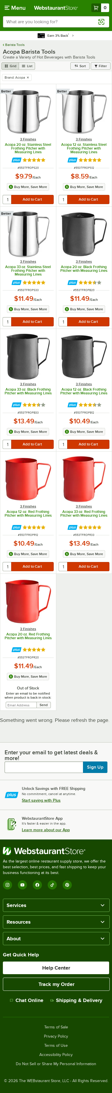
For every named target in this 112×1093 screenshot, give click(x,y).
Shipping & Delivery (79, 1000)
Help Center (56, 968)
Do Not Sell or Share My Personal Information (56, 1064)
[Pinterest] (67, 884)
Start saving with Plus (41, 800)
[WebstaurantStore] (56, 851)
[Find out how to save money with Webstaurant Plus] (16, 160)
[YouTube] (22, 884)
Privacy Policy (56, 1036)
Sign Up (95, 767)
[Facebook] (37, 884)
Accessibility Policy (56, 1055)
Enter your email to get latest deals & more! (51, 755)
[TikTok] (52, 884)
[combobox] (56, 22)
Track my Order (56, 984)
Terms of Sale (56, 1027)
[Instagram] (7, 884)
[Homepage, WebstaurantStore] (56, 8)
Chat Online (29, 1000)
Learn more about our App (46, 829)
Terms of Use (56, 1046)
